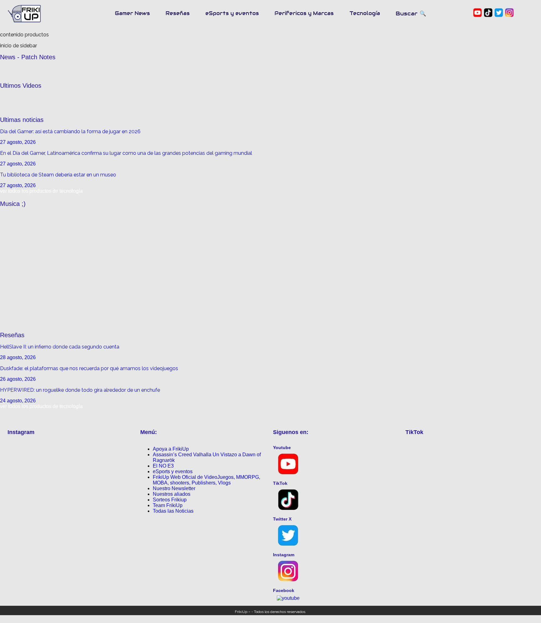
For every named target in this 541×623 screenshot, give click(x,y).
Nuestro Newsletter (174, 488)
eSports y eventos (232, 13)
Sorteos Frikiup (170, 499)
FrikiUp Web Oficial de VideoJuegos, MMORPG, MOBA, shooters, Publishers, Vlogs (206, 479)
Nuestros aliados (171, 494)
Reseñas (178, 13)
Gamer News (132, 13)
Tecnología (364, 13)
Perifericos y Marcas (304, 13)
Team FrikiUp (168, 505)
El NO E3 (163, 466)
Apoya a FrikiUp (171, 449)
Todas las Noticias (173, 511)
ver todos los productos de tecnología (41, 191)
